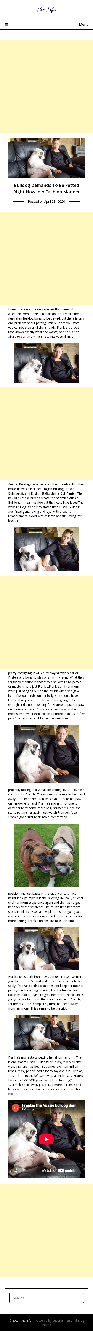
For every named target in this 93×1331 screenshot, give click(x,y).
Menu (83, 24)
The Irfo (46, 9)
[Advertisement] (46, 86)
